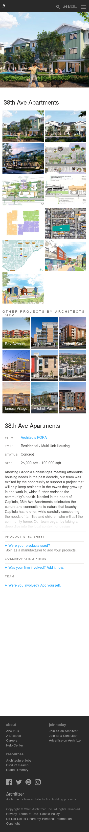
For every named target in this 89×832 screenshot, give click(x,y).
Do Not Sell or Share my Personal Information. (39, 818)
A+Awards (13, 735)
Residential (29, 445)
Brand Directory (17, 769)
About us (12, 730)
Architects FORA (34, 437)
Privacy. (12, 813)
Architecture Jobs (18, 760)
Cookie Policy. (50, 813)
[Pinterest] (28, 783)
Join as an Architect (63, 730)
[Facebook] (9, 783)
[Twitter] (19, 783)
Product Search (17, 765)
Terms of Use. (29, 813)
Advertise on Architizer (65, 740)
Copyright (13, 823)
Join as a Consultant (63, 735)
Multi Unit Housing (55, 445)
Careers (11, 740)
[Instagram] (38, 783)
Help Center (14, 745)
